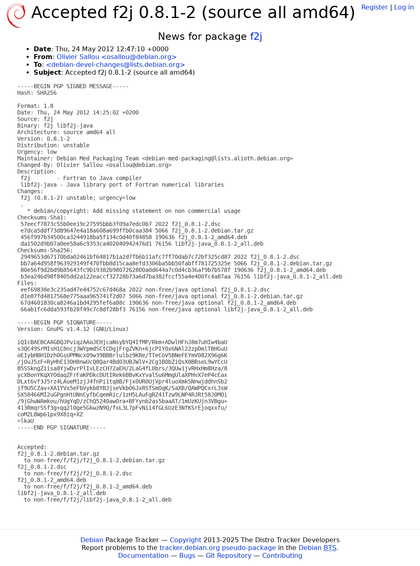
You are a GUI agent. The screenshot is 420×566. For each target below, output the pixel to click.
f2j (256, 36)
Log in (404, 7)
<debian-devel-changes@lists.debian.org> (115, 64)
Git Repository (228, 555)
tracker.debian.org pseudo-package (218, 548)
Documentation (143, 555)
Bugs (187, 555)
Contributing (282, 555)
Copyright (185, 540)
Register (374, 7)
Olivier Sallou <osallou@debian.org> (117, 57)
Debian (91, 540)
